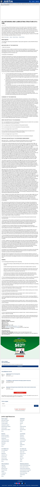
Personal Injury (23, 429)
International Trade (5, 441)
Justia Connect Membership (25, 465)
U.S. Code (3, 451)
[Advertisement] (20, 12)
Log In (33, 1)
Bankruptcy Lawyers (5, 420)
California (22, 455)
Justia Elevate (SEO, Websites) (25, 470)
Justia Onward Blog (23, 473)
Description (6, 37)
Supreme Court (4, 455)
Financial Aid (22, 438)
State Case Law (23, 453)
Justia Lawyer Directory (24, 466)
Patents (4, 3)
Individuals (22, 418)
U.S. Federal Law (4, 448)
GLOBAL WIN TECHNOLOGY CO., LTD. (13, 326)
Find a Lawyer (5, 401)
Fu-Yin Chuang (16, 327)
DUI (20, 424)
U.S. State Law (23, 448)
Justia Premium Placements (25, 468)
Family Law (22, 428)
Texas (21, 459)
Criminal (21, 421)
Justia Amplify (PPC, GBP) (24, 471)
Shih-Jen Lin (8, 327)
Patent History (15, 37)
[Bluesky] (22, 483)
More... (2, 431)
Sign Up (37, 1)
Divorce (21, 423)
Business (3, 433)
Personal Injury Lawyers (5, 429)
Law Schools (22, 433)
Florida (21, 456)
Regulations (3, 453)
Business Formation (5, 435)
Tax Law (2, 444)
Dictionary (22, 435)
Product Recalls (4, 470)
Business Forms (4, 468)
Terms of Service (22, 485)
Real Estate (3, 443)
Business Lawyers (4, 421)
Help (17, 485)
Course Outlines (23, 439)
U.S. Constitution (4, 450)
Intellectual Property (5, 439)
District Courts (4, 458)
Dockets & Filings (4, 459)
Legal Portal (10, 485)
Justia (1, 3)
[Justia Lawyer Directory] (25, 483)
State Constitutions (23, 450)
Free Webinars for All (7, 371)
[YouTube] (16, 483)
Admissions (22, 436)
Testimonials (22, 474)
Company (14, 485)
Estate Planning (23, 426)
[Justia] (8, 1)
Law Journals (22, 441)
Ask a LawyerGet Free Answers (6, 362)
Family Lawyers (4, 428)
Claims (11, 37)
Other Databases (5, 463)
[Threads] (20, 483)
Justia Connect (4, 485)
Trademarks (3, 473)
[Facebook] (17, 483)
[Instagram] (19, 483)
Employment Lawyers (5, 424)
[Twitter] (23, 483)
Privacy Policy (28, 485)
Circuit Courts (3, 456)
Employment (3, 438)
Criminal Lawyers (4, 423)
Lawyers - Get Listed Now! (20, 409)
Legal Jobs (3, 465)
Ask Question (20, 366)
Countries (3, 474)
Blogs (21, 443)
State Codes (22, 451)
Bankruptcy (22, 420)
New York (22, 458)
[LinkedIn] (15, 483)
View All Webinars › (20, 392)
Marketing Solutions (24, 463)
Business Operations (5, 436)
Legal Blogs (3, 466)
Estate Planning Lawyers (5, 426)
